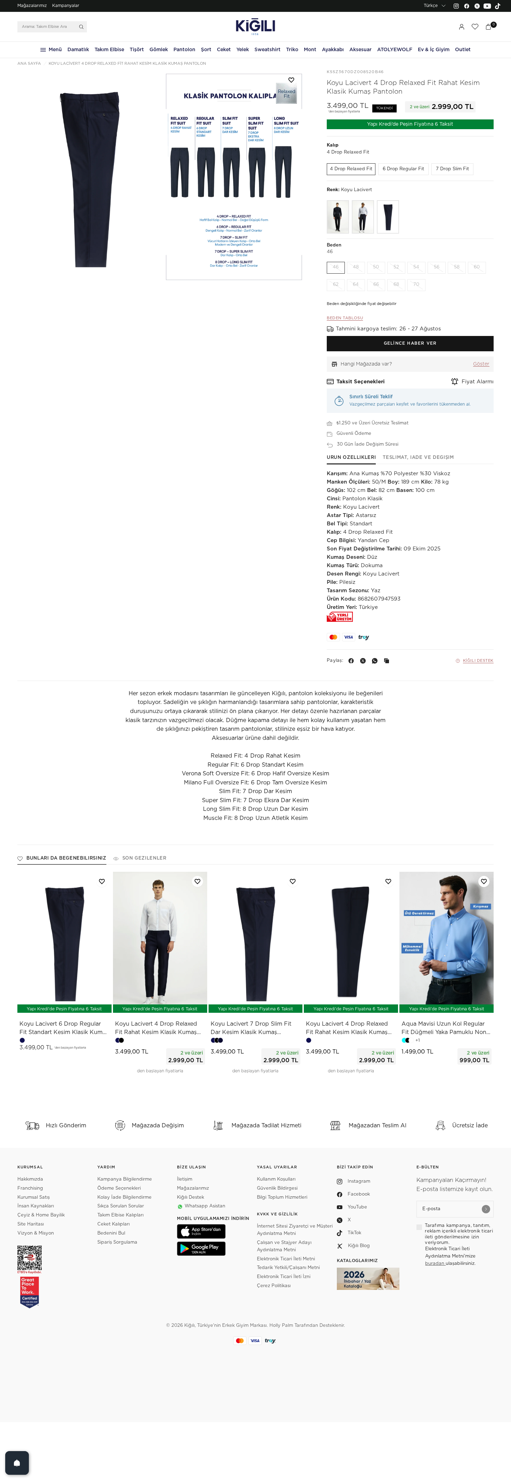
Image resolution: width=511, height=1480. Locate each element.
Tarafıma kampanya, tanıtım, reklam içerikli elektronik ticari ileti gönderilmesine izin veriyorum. (459, 1234)
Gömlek (158, 49)
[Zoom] (89, 177)
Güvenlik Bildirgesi (277, 1188)
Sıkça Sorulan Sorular (120, 1206)
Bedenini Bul (111, 1233)
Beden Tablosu (345, 318)
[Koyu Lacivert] (388, 217)
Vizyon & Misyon (35, 1233)
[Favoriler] (474, 26)
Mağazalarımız (32, 5)
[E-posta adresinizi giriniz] (486, 1209)
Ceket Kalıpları (113, 1224)
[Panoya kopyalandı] (388, 661)
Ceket (224, 49)
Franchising (30, 1188)
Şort (206, 49)
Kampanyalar (65, 5)
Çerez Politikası (274, 1286)
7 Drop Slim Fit (452, 169)
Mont (310, 49)
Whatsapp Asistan (205, 1206)
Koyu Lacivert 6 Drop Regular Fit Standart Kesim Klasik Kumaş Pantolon (63, 1028)
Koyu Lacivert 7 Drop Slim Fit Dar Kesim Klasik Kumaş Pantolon (251, 1028)
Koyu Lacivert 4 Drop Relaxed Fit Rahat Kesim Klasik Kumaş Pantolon (156, 1028)
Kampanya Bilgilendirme (124, 1179)
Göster (481, 364)
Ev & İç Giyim (433, 49)
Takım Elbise (109, 49)
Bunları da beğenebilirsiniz (66, 858)
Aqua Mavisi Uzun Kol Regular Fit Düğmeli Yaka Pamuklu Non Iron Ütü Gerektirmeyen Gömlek (445, 1028)
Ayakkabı (333, 49)
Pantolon (184, 49)
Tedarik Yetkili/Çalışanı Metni (288, 1268)
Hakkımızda (30, 1179)
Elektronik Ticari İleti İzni (283, 1277)
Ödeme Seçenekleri (119, 1188)
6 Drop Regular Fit (403, 169)
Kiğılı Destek (478, 661)
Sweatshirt (267, 49)
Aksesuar (360, 49)
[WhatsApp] (376, 661)
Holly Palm (281, 1325)
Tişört (137, 49)
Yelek (242, 49)
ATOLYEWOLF (394, 49)
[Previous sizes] (46, 1003)
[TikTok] (498, 6)
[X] (364, 661)
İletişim (184, 1179)
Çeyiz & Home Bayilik (41, 1215)
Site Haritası (30, 1224)
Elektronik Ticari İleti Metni (286, 1259)
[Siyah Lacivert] (363, 217)
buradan (435, 1263)
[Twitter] (477, 6)
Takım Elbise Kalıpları (120, 1215)
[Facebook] (466, 6)
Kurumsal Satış (33, 1197)
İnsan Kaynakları (35, 1206)
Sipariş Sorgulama (117, 1242)
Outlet (463, 49)
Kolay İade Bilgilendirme (124, 1197)
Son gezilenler (144, 858)
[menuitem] (32, 6)
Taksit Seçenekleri (360, 381)
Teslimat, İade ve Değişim (418, 457)
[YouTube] (487, 6)
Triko (292, 49)
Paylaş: (335, 660)
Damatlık (78, 49)
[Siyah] (338, 217)
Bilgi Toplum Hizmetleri (282, 1197)
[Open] (17, 1463)
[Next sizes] (85, 1003)
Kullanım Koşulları (276, 1179)
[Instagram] (456, 6)
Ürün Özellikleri (351, 457)
